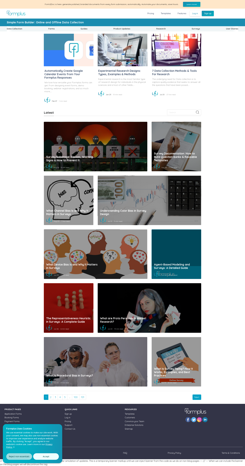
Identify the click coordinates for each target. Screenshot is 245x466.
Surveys (196, 28)
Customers (130, 417)
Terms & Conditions (231, 453)
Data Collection (14, 28)
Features (182, 13)
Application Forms (13, 414)
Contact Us (70, 429)
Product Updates (121, 28)
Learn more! (192, 4)
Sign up (207, 13)
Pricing (150, 13)
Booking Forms (12, 417)
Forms (51, 28)
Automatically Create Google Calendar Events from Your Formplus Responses (63, 74)
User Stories (232, 28)
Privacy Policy (174, 453)
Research (161, 28)
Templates (166, 13)
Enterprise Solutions (134, 425)
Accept (46, 456)
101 (82, 397)
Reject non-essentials (19, 456)
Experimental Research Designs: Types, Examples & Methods (119, 72)
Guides (84, 28)
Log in (195, 13)
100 (76, 397)
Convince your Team (134, 421)
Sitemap (129, 429)
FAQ (125, 453)
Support (68, 425)
